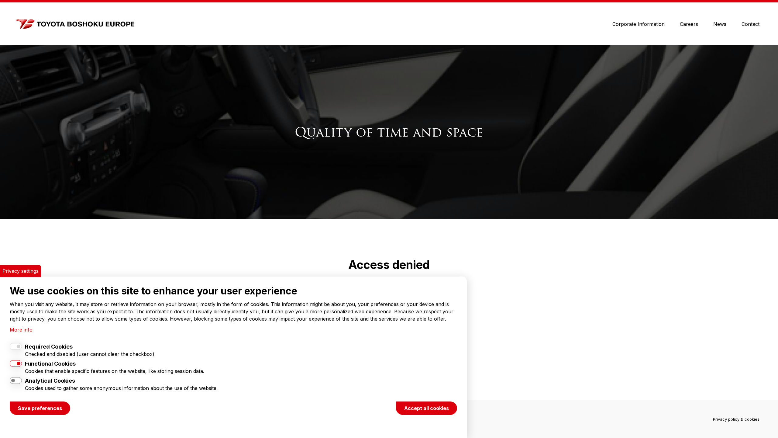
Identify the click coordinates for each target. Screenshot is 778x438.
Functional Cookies (50, 363)
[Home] (74, 24)
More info (21, 330)
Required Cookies (49, 346)
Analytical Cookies (50, 380)
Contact (750, 24)
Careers (689, 24)
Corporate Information (638, 24)
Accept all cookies (426, 408)
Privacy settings (20, 271)
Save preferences (40, 408)
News (719, 24)
